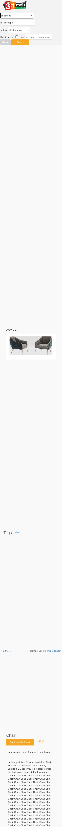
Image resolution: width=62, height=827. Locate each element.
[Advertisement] (31, 184)
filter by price (6, 37)
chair (17, 532)
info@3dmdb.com (52, 650)
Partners (6, 650)
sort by (3, 30)
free (22, 37)
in (1, 22)
